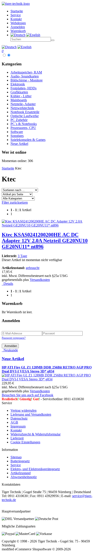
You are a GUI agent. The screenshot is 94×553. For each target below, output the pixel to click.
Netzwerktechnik (22, 108)
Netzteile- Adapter (23, 104)
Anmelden (10, 346)
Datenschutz (19, 418)
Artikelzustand (20, 473)
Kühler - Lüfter (20, 96)
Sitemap (16, 457)
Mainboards (18, 100)
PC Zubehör (19, 120)
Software (16, 132)
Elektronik (17, 84)
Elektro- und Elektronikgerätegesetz (35, 469)
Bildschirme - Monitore (26, 80)
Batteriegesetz (20, 461)
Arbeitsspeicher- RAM (26, 72)
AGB (14, 422)
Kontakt (16, 430)
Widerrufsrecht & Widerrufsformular (35, 434)
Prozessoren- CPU (23, 128)
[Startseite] (16, 4)
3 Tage (22, 256)
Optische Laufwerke (24, 116)
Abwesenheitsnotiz (23, 477)
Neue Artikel (19, 144)
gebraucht (32, 268)
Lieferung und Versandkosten (30, 414)
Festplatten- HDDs (23, 88)
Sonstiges (17, 136)
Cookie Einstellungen (25, 442)
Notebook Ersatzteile (24, 112)
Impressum (18, 426)
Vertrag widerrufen (23, 410)
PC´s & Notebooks (23, 124)
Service (15, 465)
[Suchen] (52, 40)
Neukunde (10, 350)
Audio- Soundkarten (24, 76)
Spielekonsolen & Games (27, 140)
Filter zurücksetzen (15, 202)
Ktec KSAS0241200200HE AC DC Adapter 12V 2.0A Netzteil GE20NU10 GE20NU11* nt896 (45, 240)
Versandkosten (40, 280)
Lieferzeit (17, 438)
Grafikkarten (19, 92)
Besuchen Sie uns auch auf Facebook (27, 395)
